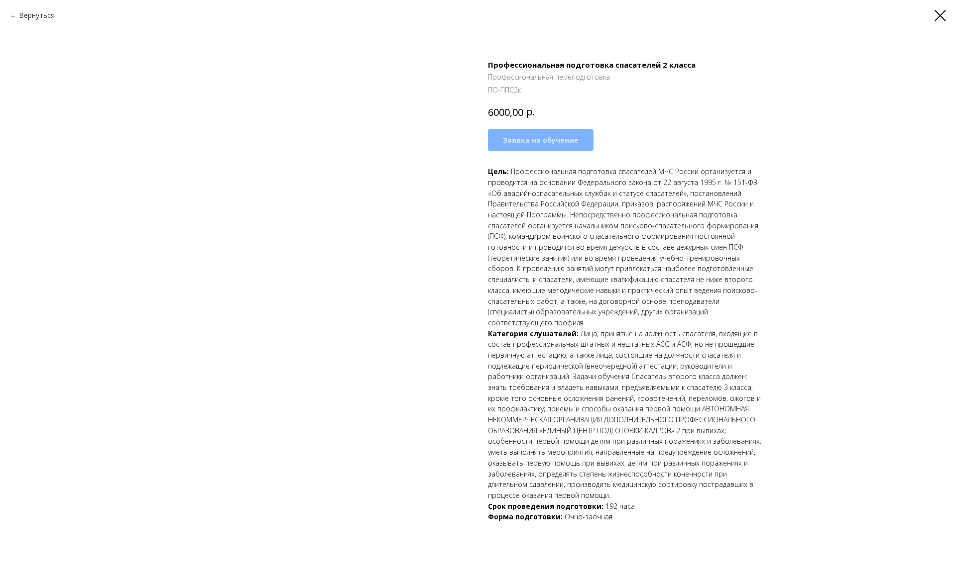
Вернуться (37, 15)
